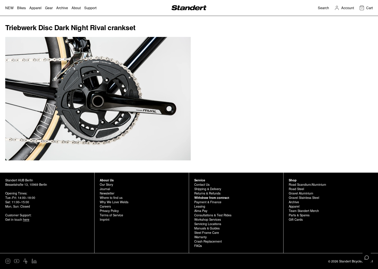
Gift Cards (296, 219)
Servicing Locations (207, 224)
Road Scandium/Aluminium (307, 184)
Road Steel (296, 189)
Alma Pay (200, 210)
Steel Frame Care (206, 232)
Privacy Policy (109, 210)
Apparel (294, 206)
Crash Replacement (208, 241)
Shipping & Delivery (207, 189)
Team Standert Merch (304, 210)
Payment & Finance (207, 202)
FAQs (198, 245)
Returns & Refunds (207, 193)
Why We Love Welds (114, 202)
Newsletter (107, 193)
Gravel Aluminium (301, 193)
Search (323, 7)
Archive (294, 202)
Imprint (104, 219)
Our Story (106, 184)
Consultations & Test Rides (212, 215)
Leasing (199, 206)
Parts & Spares (299, 215)
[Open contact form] (366, 258)
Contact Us (202, 184)
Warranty (200, 237)
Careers (105, 206)
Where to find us (111, 197)
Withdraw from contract (211, 197)
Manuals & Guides (207, 228)
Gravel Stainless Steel (304, 197)
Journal (105, 189)
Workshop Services (207, 219)
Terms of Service (111, 215)
